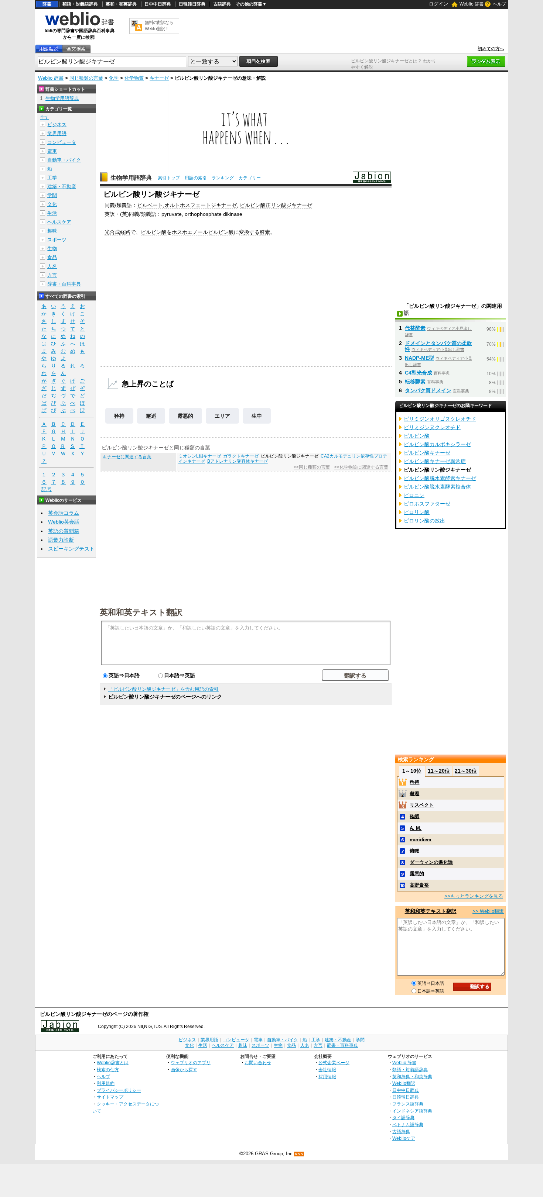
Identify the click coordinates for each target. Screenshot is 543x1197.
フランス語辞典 (407, 1103)
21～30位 (466, 771)
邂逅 (151, 416)
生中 (257, 416)
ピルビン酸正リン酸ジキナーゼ (276, 205)
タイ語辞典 (403, 1117)
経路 (125, 232)
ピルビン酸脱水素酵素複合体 (437, 487)
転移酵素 (415, 381)
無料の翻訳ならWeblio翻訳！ (159, 25)
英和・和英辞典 (121, 4)
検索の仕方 (108, 1069)
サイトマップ (110, 1096)
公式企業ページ (333, 1062)
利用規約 (106, 1083)
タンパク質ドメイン (428, 390)
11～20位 (439, 771)
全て (44, 117)
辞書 (46, 4)
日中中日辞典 (157, 4)
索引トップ (169, 177)
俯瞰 (414, 850)
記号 (46, 489)
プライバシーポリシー (119, 1090)
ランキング (223, 177)
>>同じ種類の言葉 (312, 467)
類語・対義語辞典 (80, 4)
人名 (52, 266)
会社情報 (327, 1069)
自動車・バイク (64, 160)
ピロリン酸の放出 (424, 521)
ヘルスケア (59, 222)
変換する (249, 232)
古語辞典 (222, 4)
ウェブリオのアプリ (191, 1062)
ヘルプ (499, 4)
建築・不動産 (61, 186)
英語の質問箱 (63, 531)
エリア (222, 416)
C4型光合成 (418, 373)
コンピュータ (61, 142)
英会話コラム (63, 513)
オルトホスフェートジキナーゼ (200, 205)
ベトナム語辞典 (407, 1124)
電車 (52, 151)
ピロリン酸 (417, 512)
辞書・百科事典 (64, 284)
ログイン (438, 4)
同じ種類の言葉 (86, 78)
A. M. (415, 828)
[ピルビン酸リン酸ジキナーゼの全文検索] (76, 49)
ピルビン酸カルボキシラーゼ (437, 444)
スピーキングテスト (71, 549)
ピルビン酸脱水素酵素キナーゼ (440, 478)
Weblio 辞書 (472, 4)
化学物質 (134, 78)
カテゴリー (250, 177)
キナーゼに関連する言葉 (127, 457)
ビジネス (56, 124)
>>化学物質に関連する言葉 (361, 467)
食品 (52, 257)
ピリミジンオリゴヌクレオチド (440, 419)
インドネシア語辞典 (412, 1110)
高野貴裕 (419, 885)
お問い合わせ (258, 1062)
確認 (414, 816)
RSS (299, 1154)
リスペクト (422, 805)
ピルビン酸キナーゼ (427, 453)
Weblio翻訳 (403, 1083)
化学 (114, 78)
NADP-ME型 (419, 358)
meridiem (420, 839)
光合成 (112, 232)
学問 (52, 195)
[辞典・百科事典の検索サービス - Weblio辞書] (79, 24)
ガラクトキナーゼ (241, 456)
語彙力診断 (61, 540)
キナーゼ (159, 78)
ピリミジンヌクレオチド (432, 427)
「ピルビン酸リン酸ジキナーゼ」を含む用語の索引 (163, 689)
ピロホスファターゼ (427, 504)
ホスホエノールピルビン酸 (203, 232)
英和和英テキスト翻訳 (141, 611)
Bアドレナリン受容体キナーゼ (237, 461)
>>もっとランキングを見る (473, 896)
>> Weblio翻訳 (488, 911)
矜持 (119, 416)
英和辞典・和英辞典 (412, 1076)
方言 (52, 275)
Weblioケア (403, 1138)
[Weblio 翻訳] (137, 26)
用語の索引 (196, 177)
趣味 (52, 231)
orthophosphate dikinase (213, 214)
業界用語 (56, 133)
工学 (52, 177)
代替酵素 (415, 328)
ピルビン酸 (154, 232)
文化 (52, 204)
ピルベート (150, 205)
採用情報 (327, 1076)
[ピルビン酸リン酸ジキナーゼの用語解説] (48, 49)
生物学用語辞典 (131, 178)
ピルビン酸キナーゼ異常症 (435, 461)
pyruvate (171, 214)
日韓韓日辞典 (192, 4)
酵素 (265, 232)
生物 (52, 248)
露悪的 (185, 416)
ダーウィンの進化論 (431, 862)
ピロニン (414, 495)
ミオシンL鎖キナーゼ (199, 456)
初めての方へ (491, 48)
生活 (52, 213)
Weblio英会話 (63, 522)
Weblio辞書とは (113, 1062)
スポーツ (56, 239)
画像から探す (184, 1069)
